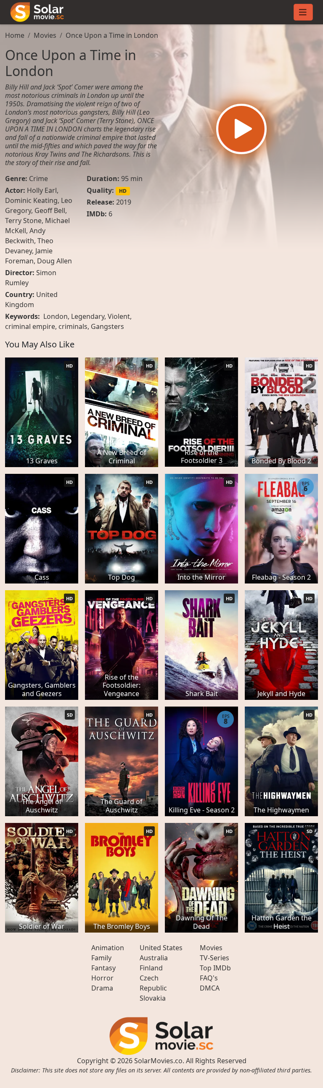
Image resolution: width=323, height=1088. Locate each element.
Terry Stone (23, 220)
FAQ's (209, 978)
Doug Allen (54, 260)
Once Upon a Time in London (112, 35)
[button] (241, 129)
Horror (102, 978)
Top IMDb (215, 967)
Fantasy (103, 967)
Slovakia (153, 998)
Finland (151, 967)
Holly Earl (42, 190)
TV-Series (214, 957)
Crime (38, 178)
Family (101, 957)
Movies (45, 35)
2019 (123, 202)
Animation (107, 947)
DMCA (210, 988)
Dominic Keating (31, 200)
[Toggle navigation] (303, 12)
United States (161, 947)
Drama (102, 988)
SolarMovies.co (158, 1060)
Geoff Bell (49, 210)
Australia (154, 957)
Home (14, 35)
